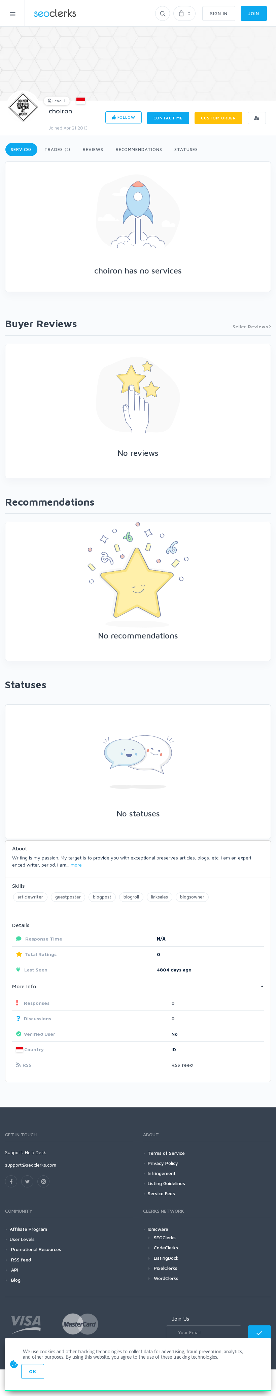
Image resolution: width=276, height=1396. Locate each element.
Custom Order (218, 117)
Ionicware (158, 1229)
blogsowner (192, 896)
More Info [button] (24, 986)
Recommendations (139, 149)
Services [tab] (21, 149)
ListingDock (166, 1258)
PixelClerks (165, 1268)
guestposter (68, 896)
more (76, 865)
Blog (15, 1280)
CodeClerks (166, 1247)
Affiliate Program (28, 1229)
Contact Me (168, 117)
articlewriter (30, 896)
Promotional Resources (35, 1249)
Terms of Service (166, 1153)
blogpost (102, 896)
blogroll (131, 896)
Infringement (162, 1173)
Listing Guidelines (166, 1183)
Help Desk (35, 1152)
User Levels (22, 1239)
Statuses (186, 149)
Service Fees (161, 1193)
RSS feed (182, 1065)
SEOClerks (165, 1237)
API (14, 1270)
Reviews (93, 149)
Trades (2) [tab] (57, 149)
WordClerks (166, 1278)
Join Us (180, 1319)
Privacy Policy (163, 1163)
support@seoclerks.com (30, 1165)
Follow (125, 117)
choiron (60, 111)
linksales (159, 896)
